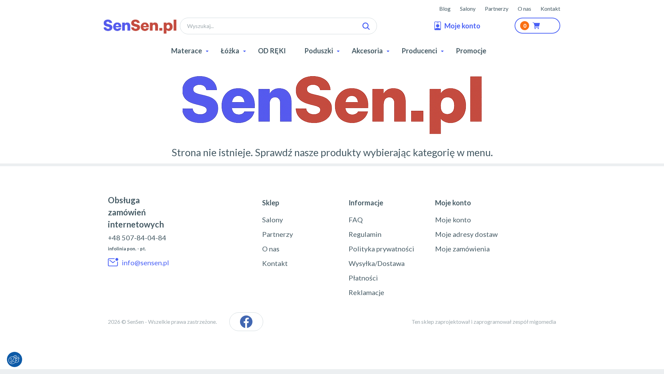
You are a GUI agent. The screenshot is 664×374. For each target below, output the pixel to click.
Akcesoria (367, 50)
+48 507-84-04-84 (137, 237)
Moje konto (453, 219)
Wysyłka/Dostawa (377, 263)
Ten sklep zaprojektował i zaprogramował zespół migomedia (484, 321)
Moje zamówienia (462, 248)
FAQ (356, 219)
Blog (445, 8)
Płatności (363, 278)
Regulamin (365, 234)
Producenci (419, 50)
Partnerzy (496, 8)
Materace (186, 50)
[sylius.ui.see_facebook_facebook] (246, 321)
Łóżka (230, 50)
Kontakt (550, 8)
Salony (468, 8)
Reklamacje (366, 292)
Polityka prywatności (381, 248)
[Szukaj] (366, 26)
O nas (524, 8)
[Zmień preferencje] (14, 359)
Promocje (471, 50)
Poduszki (318, 50)
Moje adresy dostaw (466, 234)
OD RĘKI (272, 50)
